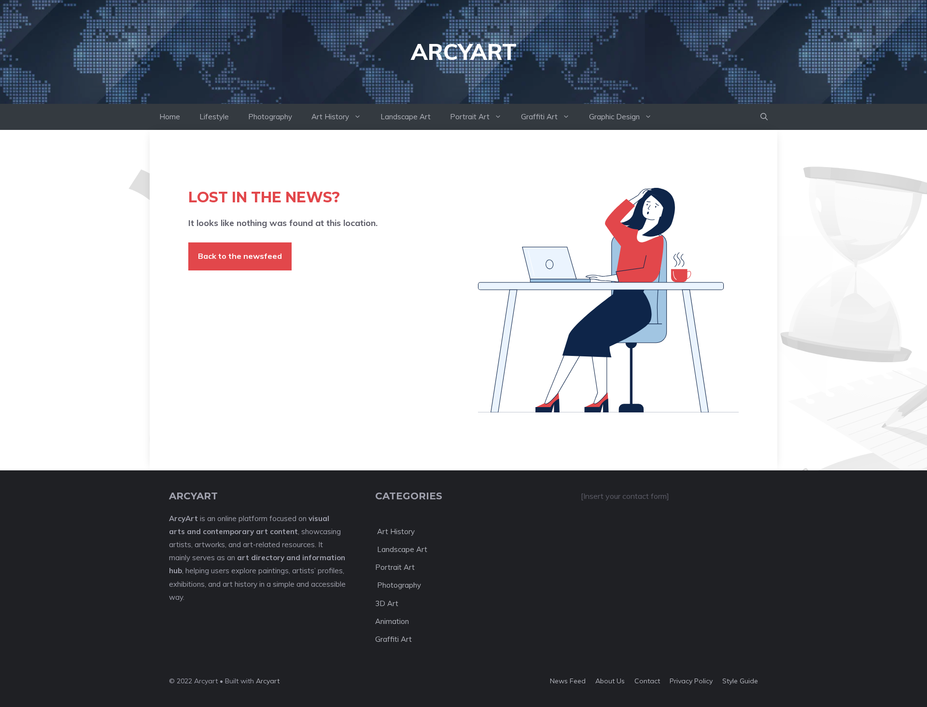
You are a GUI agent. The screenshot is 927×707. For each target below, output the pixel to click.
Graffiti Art (539, 116)
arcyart (464, 52)
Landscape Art (405, 116)
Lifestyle (214, 116)
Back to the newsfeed (240, 256)
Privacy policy (691, 681)
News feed (568, 681)
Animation (392, 621)
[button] (764, 117)
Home (169, 116)
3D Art (386, 603)
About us (610, 681)
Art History (330, 116)
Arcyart (268, 681)
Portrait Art (470, 116)
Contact (647, 681)
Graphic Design (614, 116)
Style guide (740, 681)
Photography (270, 116)
